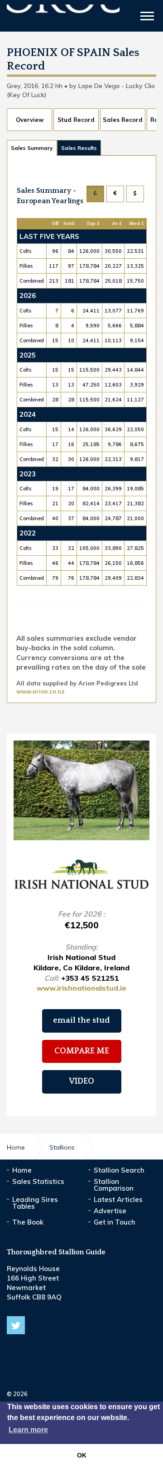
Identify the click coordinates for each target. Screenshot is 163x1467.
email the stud (81, 1020)
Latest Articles (118, 1199)
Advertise (110, 1210)
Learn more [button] (28, 1430)
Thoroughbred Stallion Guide (63, 17)
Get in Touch (114, 1222)
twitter (16, 1325)
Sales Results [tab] (79, 147)
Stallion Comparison (114, 1185)
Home (22, 1170)
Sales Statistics (38, 1181)
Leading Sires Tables (35, 1203)
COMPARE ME (81, 1051)
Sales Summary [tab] (32, 147)
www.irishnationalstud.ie (81, 987)
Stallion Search (119, 1170)
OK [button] (81, 1455)
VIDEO (81, 1081)
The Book (27, 1222)
